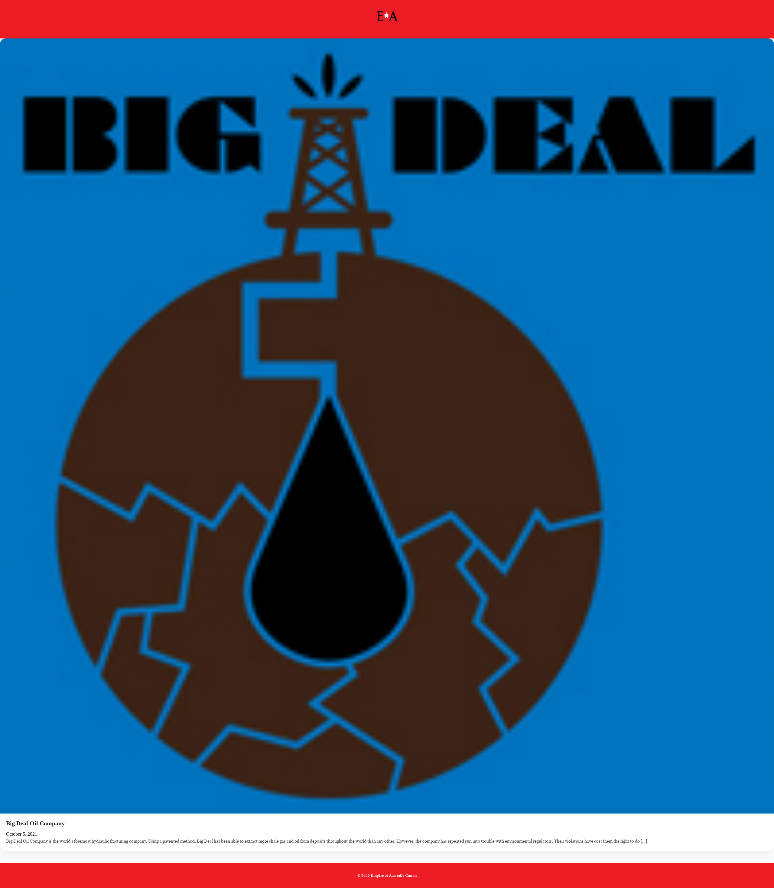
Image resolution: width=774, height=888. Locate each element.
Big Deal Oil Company (35, 823)
